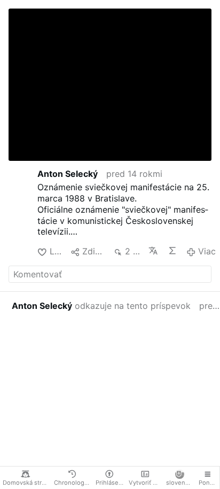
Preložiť (153, 250)
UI (173, 250)
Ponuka (209, 482)
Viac (207, 251)
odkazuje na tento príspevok (101, 305)
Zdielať (93, 251)
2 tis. (132, 251)
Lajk (56, 251)
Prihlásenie (111, 482)
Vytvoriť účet (146, 482)
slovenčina (180, 482)
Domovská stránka (27, 482)
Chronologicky (73, 482)
